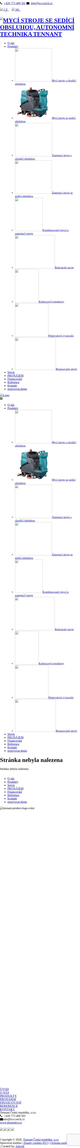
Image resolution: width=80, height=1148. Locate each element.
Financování (14, 379)
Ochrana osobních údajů (64, 1142)
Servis (11, 372)
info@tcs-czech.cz (41, 3)
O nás (10, 43)
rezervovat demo (17, 389)
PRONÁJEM (15, 375)
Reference (13, 382)
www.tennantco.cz (11, 1122)
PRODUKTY (8, 1095)
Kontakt (12, 385)
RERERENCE (9, 1105)
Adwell (19, 1146)
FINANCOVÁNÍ (10, 1102)
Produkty (12, 46)
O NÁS (4, 1092)
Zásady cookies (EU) (35, 1142)
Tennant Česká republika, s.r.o (41, 1139)
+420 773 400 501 (15, 3)
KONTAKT (7, 1109)
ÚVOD (4, 1089)
